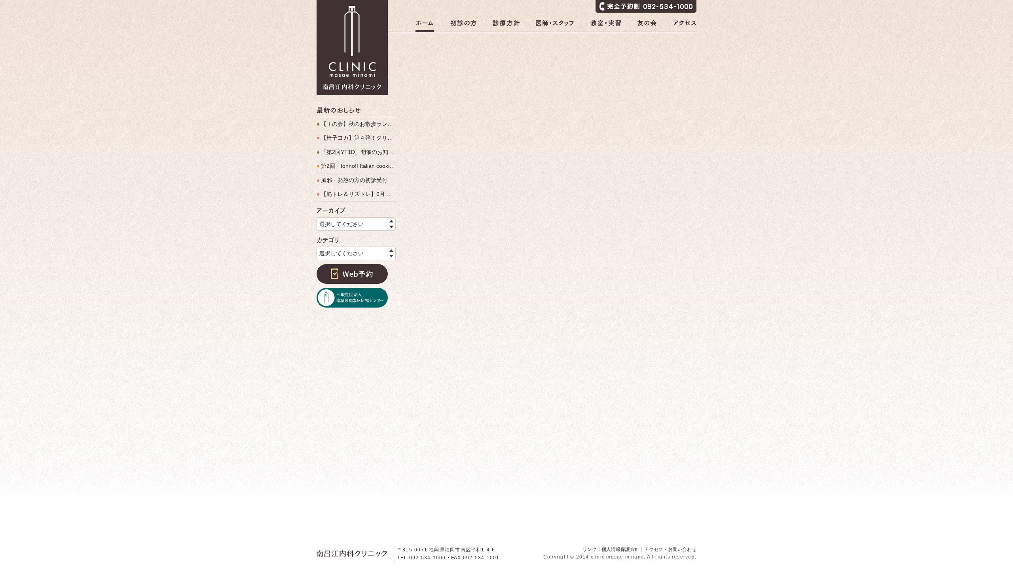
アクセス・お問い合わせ (670, 549)
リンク (589, 549)
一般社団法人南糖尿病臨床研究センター (352, 298)
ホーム (424, 26)
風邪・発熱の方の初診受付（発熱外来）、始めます (356, 180)
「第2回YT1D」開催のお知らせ (356, 152)
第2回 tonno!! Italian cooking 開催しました (356, 166)
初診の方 (463, 26)
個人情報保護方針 (620, 549)
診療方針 (506, 26)
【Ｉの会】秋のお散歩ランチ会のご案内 (356, 124)
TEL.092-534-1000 (421, 557)
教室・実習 (605, 26)
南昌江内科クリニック (352, 47)
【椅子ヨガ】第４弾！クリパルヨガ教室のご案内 (356, 138)
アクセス (684, 26)
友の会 (647, 26)
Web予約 (352, 274)
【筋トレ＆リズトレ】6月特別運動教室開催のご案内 (356, 194)
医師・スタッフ (555, 26)
